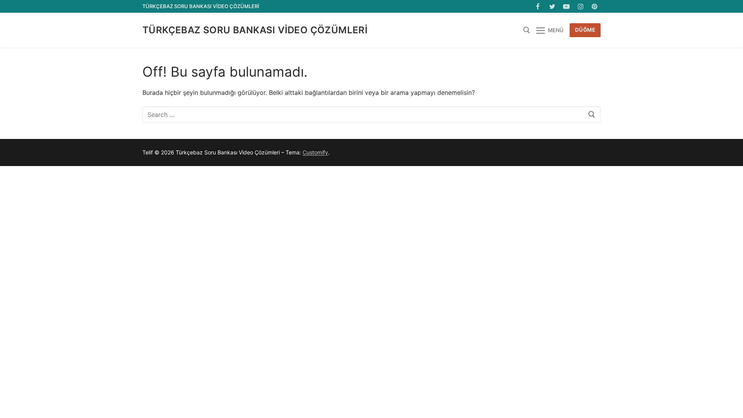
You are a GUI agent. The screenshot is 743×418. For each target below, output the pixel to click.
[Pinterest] (595, 6)
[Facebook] (538, 6)
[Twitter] (552, 6)
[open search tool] (526, 30)
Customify (315, 152)
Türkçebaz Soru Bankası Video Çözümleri (255, 30)
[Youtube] (566, 6)
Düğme (585, 30)
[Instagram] (581, 6)
